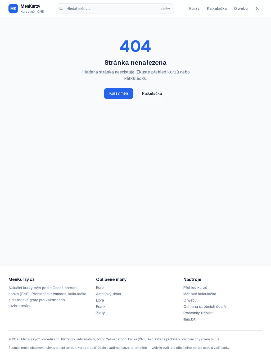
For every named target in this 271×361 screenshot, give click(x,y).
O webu (241, 8)
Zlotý (100, 313)
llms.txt (189, 319)
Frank (101, 306)
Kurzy (194, 8)
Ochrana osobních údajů (204, 306)
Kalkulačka (217, 8)
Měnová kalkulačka (199, 293)
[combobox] (115, 8)
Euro (100, 287)
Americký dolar (108, 293)
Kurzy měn (118, 93)
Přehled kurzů (195, 287)
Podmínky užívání (198, 313)
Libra (100, 300)
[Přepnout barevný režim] (258, 8)
